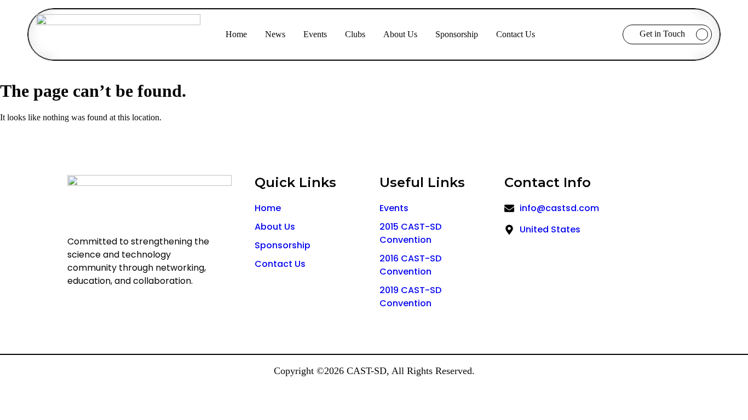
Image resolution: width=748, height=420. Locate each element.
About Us (400, 34)
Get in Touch (662, 33)
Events (315, 34)
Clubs (355, 34)
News (275, 34)
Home (236, 34)
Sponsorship (456, 34)
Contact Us (515, 34)
